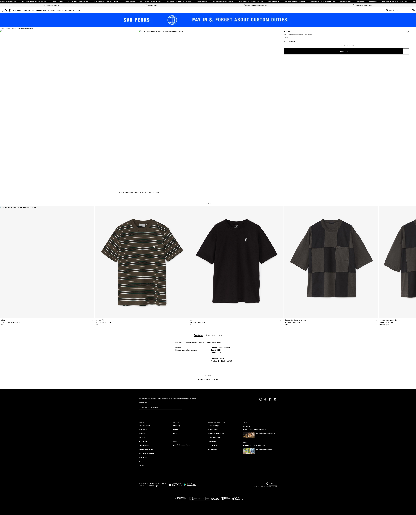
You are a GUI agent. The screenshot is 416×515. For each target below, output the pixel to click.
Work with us (143, 442)
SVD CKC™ (142, 457)
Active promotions (214, 438)
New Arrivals (17, 10)
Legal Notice (212, 442)
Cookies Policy (213, 445)
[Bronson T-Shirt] (142, 262)
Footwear (51, 10)
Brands (78, 10)
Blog (140, 461)
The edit (141, 465)
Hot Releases (28, 10)
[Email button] (406, 51)
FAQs (175, 434)
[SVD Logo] (6, 10)
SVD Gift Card (144, 429)
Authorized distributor (146, 453)
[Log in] (408, 10)
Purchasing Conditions (216, 434)
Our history (142, 438)
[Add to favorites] (407, 32)
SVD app (142, 434)
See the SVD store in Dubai (264, 449)
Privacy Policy (213, 429)
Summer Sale (41, 10)
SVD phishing (213, 449)
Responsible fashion (146, 449)
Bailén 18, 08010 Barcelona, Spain (254, 429)
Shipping (176, 426)
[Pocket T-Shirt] (331, 262)
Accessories (69, 10)
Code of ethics (144, 445)
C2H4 (13, 28)
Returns (176, 429)
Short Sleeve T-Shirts (208, 380)
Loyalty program (144, 426)
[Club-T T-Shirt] (236, 262)
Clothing (60, 10)
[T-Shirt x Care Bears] (47, 262)
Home (3, 28)
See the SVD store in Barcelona (265, 433)
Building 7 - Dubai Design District (254, 445)
